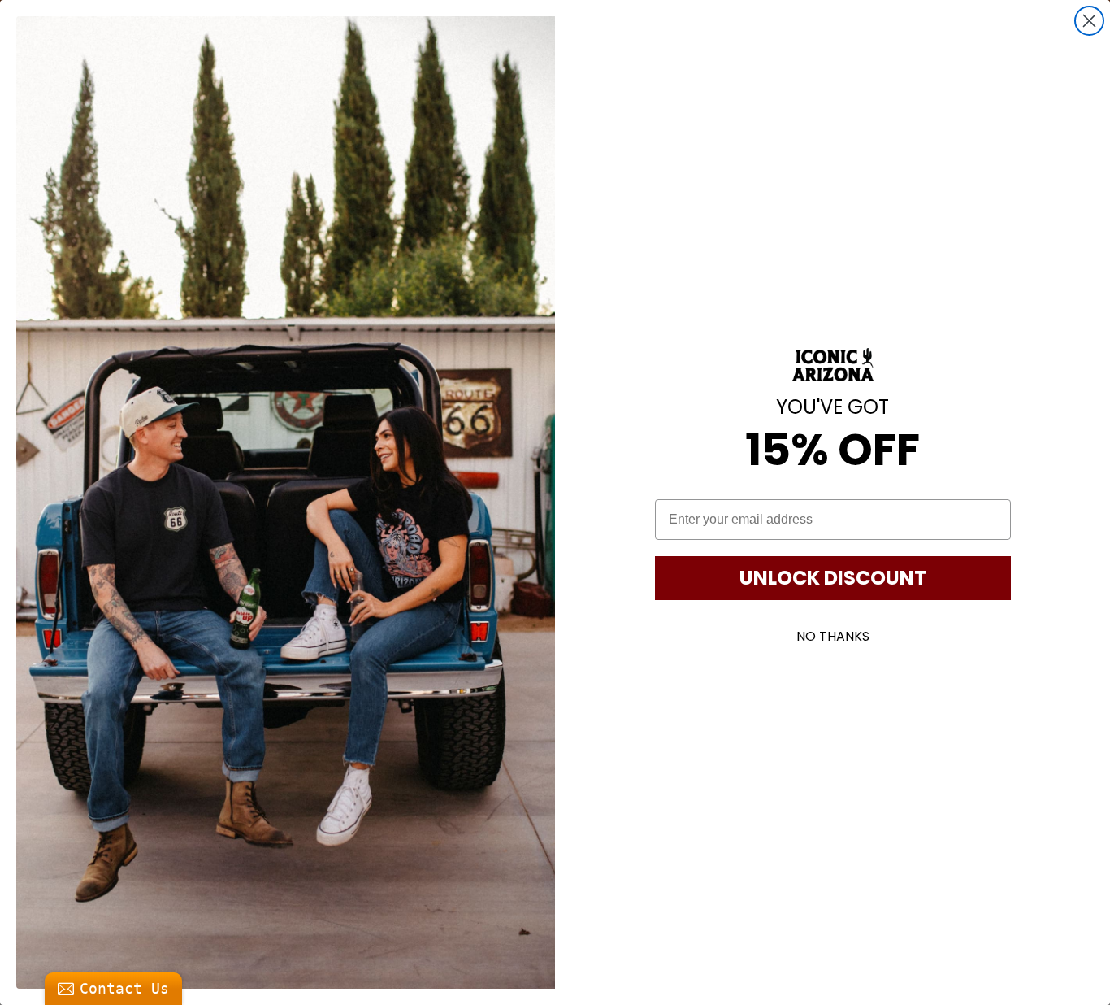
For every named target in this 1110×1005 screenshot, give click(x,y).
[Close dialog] (1089, 21)
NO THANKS (832, 636)
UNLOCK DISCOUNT (832, 577)
